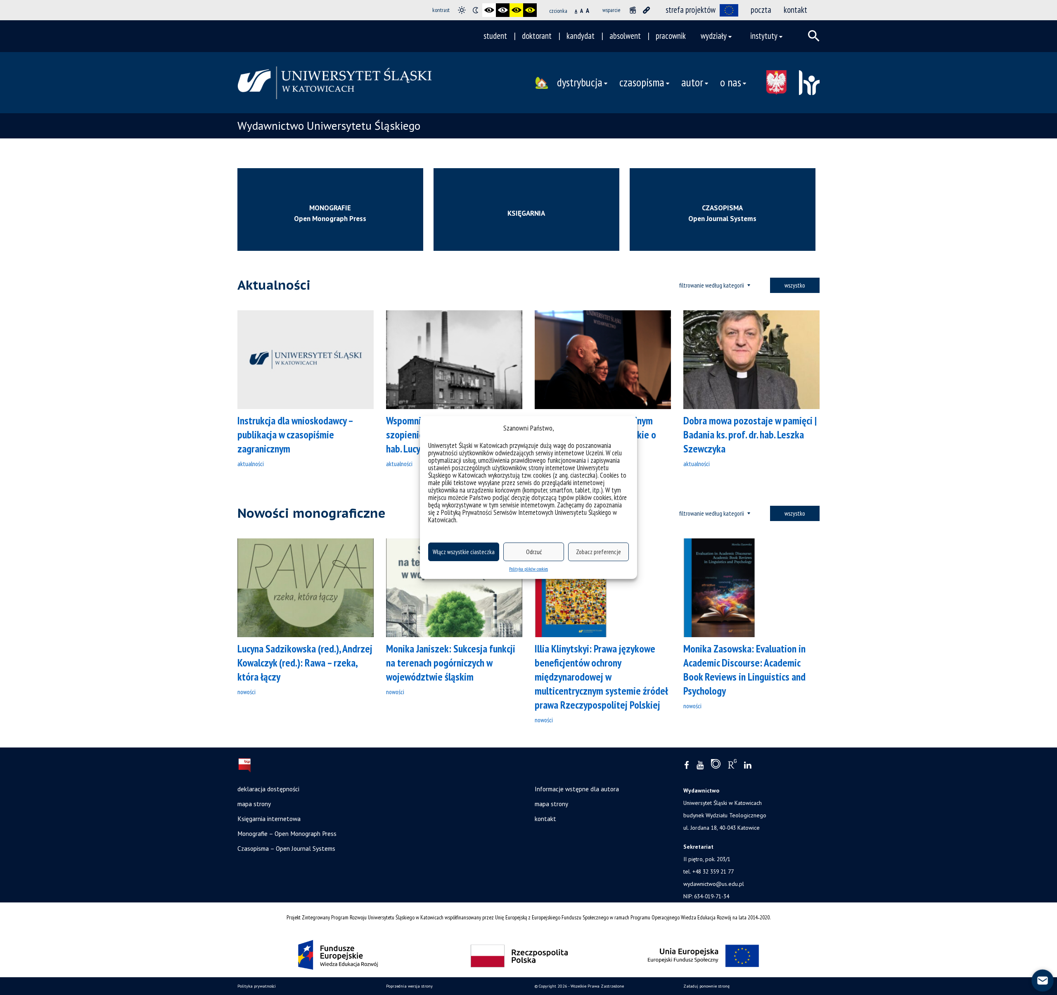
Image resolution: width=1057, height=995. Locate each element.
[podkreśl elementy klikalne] (646, 10)
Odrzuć (534, 552)
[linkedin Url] (747, 765)
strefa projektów (691, 9)
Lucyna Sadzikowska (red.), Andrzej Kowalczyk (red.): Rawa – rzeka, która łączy (304, 662)
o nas (730, 82)
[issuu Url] (715, 765)
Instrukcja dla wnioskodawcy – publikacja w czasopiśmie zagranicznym (295, 434)
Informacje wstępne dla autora (577, 789)
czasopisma (641, 82)
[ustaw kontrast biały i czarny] (503, 10)
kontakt (795, 9)
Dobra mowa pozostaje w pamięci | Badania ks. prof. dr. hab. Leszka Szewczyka (750, 434)
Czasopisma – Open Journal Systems (286, 848)
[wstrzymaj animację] (633, 10)
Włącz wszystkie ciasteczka (464, 552)
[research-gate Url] (732, 765)
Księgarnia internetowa (269, 818)
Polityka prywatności (256, 986)
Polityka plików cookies (528, 569)
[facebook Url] (686, 765)
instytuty (763, 35)
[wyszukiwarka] (814, 36)
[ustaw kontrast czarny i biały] (489, 10)
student (495, 35)
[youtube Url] (700, 765)
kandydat (580, 35)
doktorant (537, 35)
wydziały (714, 35)
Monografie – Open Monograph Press (287, 833)
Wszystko (794, 285)
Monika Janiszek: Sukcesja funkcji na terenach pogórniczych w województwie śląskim (450, 662)
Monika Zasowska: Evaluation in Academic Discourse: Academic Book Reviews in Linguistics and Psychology (744, 669)
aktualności (250, 463)
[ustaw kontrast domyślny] (462, 10)
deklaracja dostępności (268, 789)
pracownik (671, 35)
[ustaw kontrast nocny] (475, 10)
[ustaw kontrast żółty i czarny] (530, 10)
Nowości (246, 692)
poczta (761, 9)
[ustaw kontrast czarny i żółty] (516, 10)
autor (692, 82)
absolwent (625, 35)
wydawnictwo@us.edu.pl (713, 884)
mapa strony (254, 804)
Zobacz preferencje (598, 552)
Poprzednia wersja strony (409, 986)
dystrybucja (579, 82)
